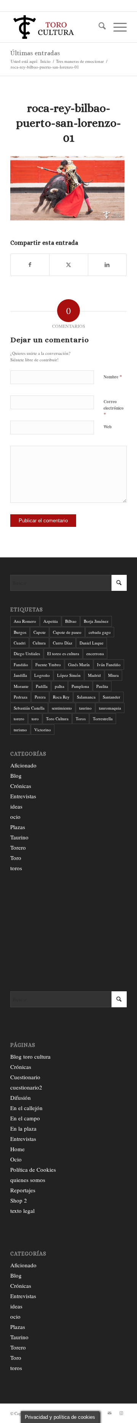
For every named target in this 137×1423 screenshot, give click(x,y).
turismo (20, 729)
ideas (16, 806)
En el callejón (26, 1108)
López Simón (69, 675)
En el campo (25, 1118)
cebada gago (100, 632)
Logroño (42, 675)
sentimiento (62, 708)
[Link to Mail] (109, 1413)
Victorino (42, 729)
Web (108, 427)
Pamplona (80, 686)
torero (19, 718)
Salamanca (86, 697)
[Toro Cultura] (57, 27)
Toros (81, 718)
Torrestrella (103, 718)
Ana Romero (25, 621)
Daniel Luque (92, 643)
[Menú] (116, 27)
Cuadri (19, 643)
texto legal (22, 1210)
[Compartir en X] (68, 264)
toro (35, 718)
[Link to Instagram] (121, 1413)
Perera (40, 697)
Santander (111, 697)
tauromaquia (110, 708)
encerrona (95, 653)
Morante (21, 686)
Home (17, 1149)
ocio (15, 816)
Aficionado (23, 765)
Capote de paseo (67, 632)
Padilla (42, 686)
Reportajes (22, 1190)
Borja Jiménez (96, 621)
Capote (39, 632)
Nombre (113, 376)
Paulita (102, 686)
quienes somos (27, 1180)
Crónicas (20, 786)
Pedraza (20, 697)
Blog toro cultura (30, 1056)
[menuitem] (98, 27)
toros (16, 868)
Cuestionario (25, 1077)
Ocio (16, 1159)
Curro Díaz (62, 643)
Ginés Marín (79, 664)
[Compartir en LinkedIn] (107, 264)
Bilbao (70, 621)
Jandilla (20, 675)
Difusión (20, 1097)
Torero (18, 847)
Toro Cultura (57, 718)
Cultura (39, 643)
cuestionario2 (26, 1087)
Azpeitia (50, 621)
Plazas (17, 827)
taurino (85, 708)
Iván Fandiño (109, 664)
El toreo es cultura (63, 653)
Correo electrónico (114, 408)
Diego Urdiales (27, 653)
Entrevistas (23, 796)
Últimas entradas (35, 53)
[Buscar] (98, 27)
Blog (16, 775)
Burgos (20, 632)
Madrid (94, 675)
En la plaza (23, 1128)
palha (59, 686)
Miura (113, 675)
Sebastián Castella (29, 708)
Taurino (19, 837)
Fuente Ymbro (48, 664)
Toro (15, 857)
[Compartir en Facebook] (30, 264)
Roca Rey (61, 697)
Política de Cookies (33, 1169)
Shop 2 (18, 1200)
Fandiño (21, 664)
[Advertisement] (68, 932)
